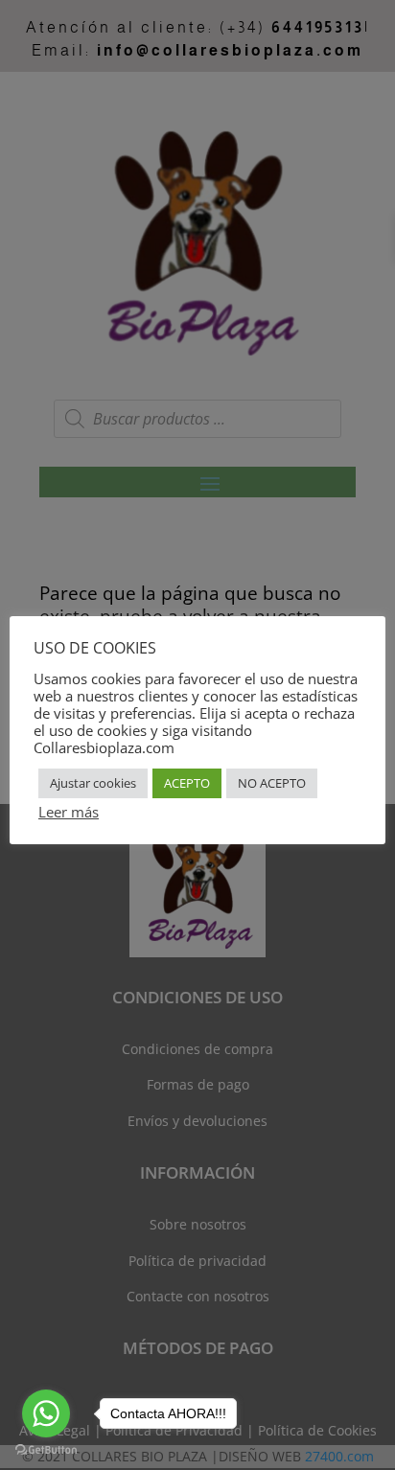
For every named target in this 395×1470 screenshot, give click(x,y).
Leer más (68, 811)
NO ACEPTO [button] (272, 783)
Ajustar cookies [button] (93, 783)
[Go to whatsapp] (46, 1413)
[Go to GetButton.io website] (46, 1450)
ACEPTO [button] (187, 783)
